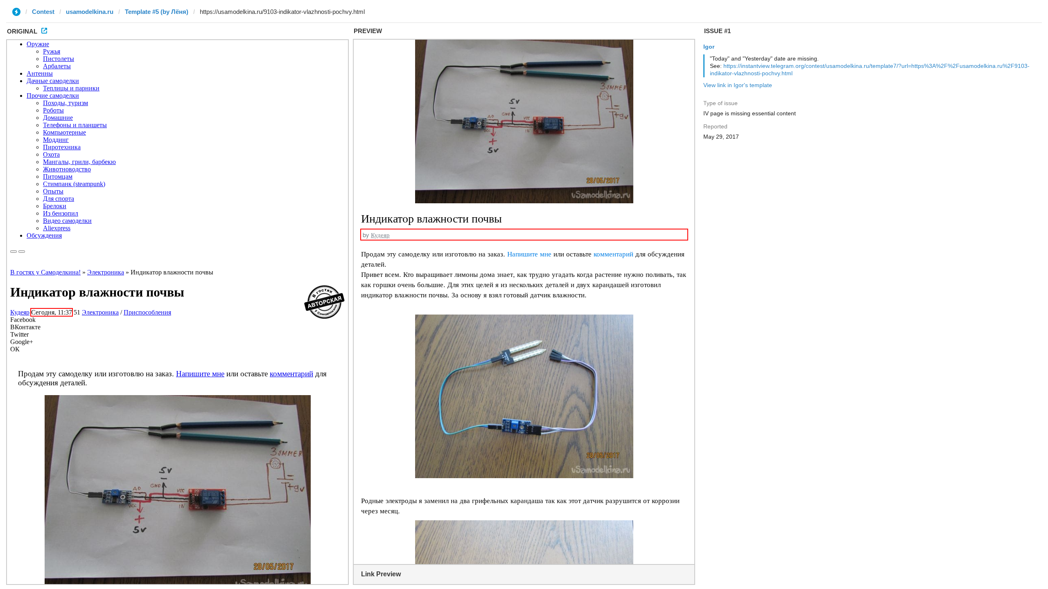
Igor (708, 46)
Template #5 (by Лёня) (156, 11)
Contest (43, 11)
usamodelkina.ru (89, 11)
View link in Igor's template (737, 85)
